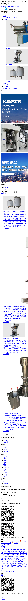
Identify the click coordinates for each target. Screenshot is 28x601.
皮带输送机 (3, 558)
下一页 (17, 435)
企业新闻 (5, 189)
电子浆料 (5, 457)
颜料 (4, 465)
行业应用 (5, 84)
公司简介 (5, 440)
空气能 (6, 561)
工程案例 (5, 83)
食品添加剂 (6, 467)
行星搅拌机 (6, 449)
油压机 (10, 560)
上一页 (13, 435)
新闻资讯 (5, 86)
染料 (4, 469)
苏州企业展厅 (14, 565)
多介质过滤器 (10, 554)
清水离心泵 (22, 551)
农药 (4, 471)
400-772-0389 (4, 571)
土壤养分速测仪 (14, 556)
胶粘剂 (5, 474)
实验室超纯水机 (5, 556)
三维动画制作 (22, 556)
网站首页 (3, 6)
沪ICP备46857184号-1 (14, 541)
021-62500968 (10, 571)
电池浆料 (5, 476)
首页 (4, 16)
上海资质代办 (21, 565)
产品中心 (5, 19)
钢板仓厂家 (5, 563)
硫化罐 (22, 553)
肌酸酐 (18, 561)
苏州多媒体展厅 (19, 566)
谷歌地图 (3, 546)
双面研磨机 (16, 560)
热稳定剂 (7, 565)
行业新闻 (5, 187)
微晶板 (14, 561)
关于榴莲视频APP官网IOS (10, 17)
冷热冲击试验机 (8, 551)
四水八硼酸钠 (12, 563)
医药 (4, 464)
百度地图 (3, 547)
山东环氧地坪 (20, 563)
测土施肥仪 (15, 551)
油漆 (4, 460)
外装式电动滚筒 (8, 553)
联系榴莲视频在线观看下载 (12, 6)
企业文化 (5, 442)
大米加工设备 (15, 553)
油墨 (4, 462)
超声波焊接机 (23, 554)
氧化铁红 (17, 554)
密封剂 (5, 472)
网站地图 (3, 599)
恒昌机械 (6, 560)
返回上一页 (3, 193)
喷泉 (10, 561)
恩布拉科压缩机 (21, 549)
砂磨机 (5, 447)
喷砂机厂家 (10, 558)
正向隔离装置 (17, 558)
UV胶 (4, 458)
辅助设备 (5, 451)
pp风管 (21, 560)
